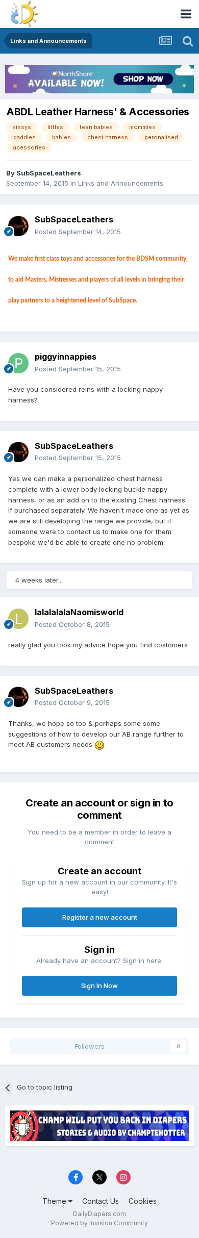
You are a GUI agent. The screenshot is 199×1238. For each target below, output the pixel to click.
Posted (78, 232)
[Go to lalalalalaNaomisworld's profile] (18, 619)
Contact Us (100, 1201)
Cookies (143, 1201)
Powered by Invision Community (99, 1223)
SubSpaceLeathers (48, 173)
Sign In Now (99, 985)
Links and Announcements (120, 183)
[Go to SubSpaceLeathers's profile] (18, 226)
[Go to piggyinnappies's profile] (18, 363)
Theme (55, 1201)
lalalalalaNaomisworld (79, 612)
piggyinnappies (65, 356)
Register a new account (99, 917)
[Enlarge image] (99, 744)
